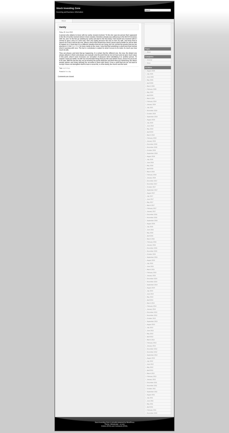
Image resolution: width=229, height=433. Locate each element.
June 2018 (150, 162)
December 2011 (152, 382)
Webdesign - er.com (117, 424)
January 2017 (151, 211)
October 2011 (151, 388)
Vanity (62, 27)
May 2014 (150, 297)
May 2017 (150, 202)
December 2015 (152, 248)
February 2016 (151, 242)
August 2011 (151, 395)
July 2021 (150, 107)
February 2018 (151, 175)
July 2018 (150, 159)
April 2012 (150, 370)
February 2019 (151, 138)
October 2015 (151, 254)
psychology (66, 68)
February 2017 (151, 208)
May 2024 (150, 92)
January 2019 (151, 141)
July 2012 (150, 361)
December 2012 (152, 349)
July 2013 (150, 327)
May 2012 (150, 367)
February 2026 (151, 89)
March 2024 (151, 98)
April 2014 (150, 300)
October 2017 (151, 187)
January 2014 (151, 309)
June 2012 (150, 364)
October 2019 (151, 113)
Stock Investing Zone (68, 8)
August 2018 (151, 156)
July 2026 (150, 74)
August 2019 (151, 120)
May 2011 (150, 404)
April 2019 (150, 132)
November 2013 (152, 315)
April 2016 (150, 236)
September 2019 (152, 116)
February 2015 (151, 272)
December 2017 (152, 181)
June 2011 (150, 401)
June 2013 (150, 330)
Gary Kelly (75, 46)
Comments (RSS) (121, 426)
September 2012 (152, 355)
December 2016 (152, 214)
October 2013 (151, 318)
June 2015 (150, 266)
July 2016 (150, 226)
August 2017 (151, 193)
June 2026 (150, 77)
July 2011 (150, 398)
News (67, 71)
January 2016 (151, 245)
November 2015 (152, 251)
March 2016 (151, 239)
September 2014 (152, 285)
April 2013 (150, 336)
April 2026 (150, 83)
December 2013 (152, 312)
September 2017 (152, 190)
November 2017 (152, 184)
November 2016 (152, 217)
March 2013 (151, 340)
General (149, 60)
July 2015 (150, 263)
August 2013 (151, 324)
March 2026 (151, 86)
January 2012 (151, 379)
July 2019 (150, 123)
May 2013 (150, 333)
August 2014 (151, 288)
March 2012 (151, 373)
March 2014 (151, 303)
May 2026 (150, 80)
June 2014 (150, 294)
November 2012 (152, 352)
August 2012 (151, 358)
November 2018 (152, 147)
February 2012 (151, 376)
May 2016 (150, 233)
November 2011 (152, 385)
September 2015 (152, 257)
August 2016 (151, 223)
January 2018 (151, 178)
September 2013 (152, 321)
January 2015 (151, 275)
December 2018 (152, 144)
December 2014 (152, 278)
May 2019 (150, 129)
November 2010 (152, 413)
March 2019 (151, 135)
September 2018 (152, 153)
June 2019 (150, 126)
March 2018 (151, 171)
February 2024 (151, 101)
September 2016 (152, 220)
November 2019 (152, 110)
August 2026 (151, 71)
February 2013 (151, 343)
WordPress (130, 422)
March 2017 (151, 205)
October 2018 (151, 150)
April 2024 (150, 95)
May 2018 (150, 165)
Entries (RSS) (106, 426)
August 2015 (151, 260)
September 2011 (152, 391)
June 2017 (150, 199)
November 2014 (152, 281)
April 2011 (150, 407)
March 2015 (151, 269)
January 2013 (151, 346)
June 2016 (150, 230)
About (63, 21)
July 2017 (150, 196)
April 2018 (150, 168)
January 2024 (151, 104)
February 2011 (151, 410)
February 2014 (151, 306)
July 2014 (150, 291)
